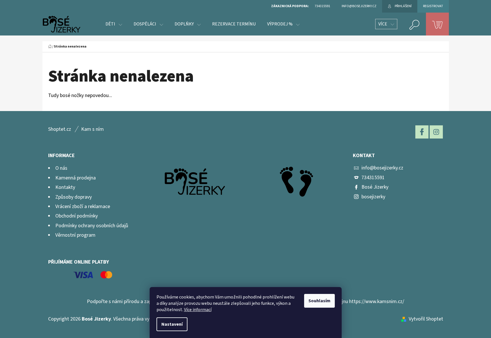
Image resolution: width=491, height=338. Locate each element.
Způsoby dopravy (73, 197)
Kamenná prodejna (75, 177)
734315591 (373, 177)
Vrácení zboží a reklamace (82, 206)
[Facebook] (422, 132)
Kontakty (65, 187)
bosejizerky (373, 196)
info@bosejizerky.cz (382, 167)
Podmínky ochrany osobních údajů (91, 225)
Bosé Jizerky (374, 187)
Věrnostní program (75, 235)
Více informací (198, 310)
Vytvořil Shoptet (426, 319)
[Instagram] (436, 132)
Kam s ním (92, 129)
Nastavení (172, 324)
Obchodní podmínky (76, 216)
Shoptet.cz (59, 129)
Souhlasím (319, 301)
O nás (61, 168)
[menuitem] (114, 24)
